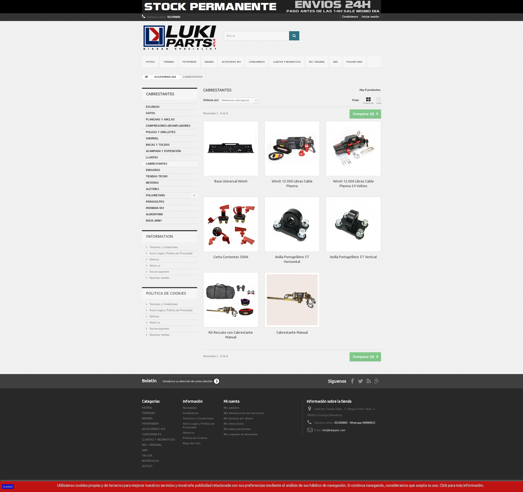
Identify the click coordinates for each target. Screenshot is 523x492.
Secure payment (159, 271)
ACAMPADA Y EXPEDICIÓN (163, 151)
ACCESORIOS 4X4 (231, 61)
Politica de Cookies (166, 293)
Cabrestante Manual (292, 332)
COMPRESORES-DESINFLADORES (168, 125)
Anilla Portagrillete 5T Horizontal (292, 259)
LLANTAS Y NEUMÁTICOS (287, 61)
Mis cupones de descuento (241, 434)
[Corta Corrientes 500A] (230, 224)
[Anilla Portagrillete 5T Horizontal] (292, 224)
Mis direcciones (234, 423)
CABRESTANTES (156, 163)
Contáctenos (350, 16)
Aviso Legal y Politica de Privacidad (170, 253)
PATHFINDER (189, 61)
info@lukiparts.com (333, 430)
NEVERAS (152, 182)
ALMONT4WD (154, 214)
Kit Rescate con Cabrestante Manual (231, 334)
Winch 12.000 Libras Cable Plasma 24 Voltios (353, 183)
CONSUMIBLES (257, 61)
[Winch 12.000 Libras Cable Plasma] (292, 148)
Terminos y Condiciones (163, 247)
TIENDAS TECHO (157, 176)
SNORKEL (152, 138)
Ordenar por (211, 100)
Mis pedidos (231, 407)
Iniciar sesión (370, 16)
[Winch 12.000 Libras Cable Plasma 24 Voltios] (353, 148)
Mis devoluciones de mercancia (244, 413)
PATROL (150, 61)
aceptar (8, 486)
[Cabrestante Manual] (292, 299)
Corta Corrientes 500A (230, 257)
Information (159, 236)
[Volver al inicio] (146, 77)
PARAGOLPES (155, 201)
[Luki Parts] (180, 37)
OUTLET (147, 466)
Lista (378, 103)
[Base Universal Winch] (230, 148)
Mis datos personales (237, 429)
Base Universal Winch (230, 181)
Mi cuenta (231, 401)
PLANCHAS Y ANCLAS (160, 119)
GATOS (150, 113)
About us (154, 265)
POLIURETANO (354, 61)
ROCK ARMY (154, 220)
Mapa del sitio (192, 443)
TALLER (147, 455)
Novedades (190, 407)
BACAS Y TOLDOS (158, 144)
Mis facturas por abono (238, 418)
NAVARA (209, 61)
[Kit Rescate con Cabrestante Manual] (230, 299)
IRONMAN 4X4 (155, 208)
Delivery (154, 259)
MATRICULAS (150, 460)
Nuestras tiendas (159, 277)
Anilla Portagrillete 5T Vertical (353, 257)
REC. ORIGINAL (317, 61)
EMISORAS (153, 170)
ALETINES (152, 189)
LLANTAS (152, 157)
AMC (335, 61)
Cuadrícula (368, 103)
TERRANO (168, 61)
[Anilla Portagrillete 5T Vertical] (353, 224)
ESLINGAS (153, 106)
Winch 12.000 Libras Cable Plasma (292, 183)
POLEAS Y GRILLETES (160, 132)
